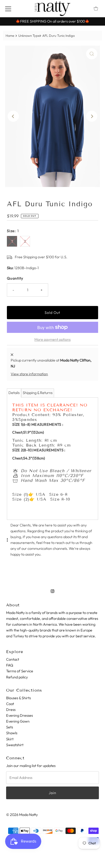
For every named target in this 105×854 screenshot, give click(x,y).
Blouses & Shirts (18, 698)
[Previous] (13, 116)
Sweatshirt (14, 745)
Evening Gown (18, 721)
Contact (12, 659)
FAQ (9, 665)
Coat (10, 704)
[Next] (91, 116)
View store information (29, 374)
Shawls (11, 733)
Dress (11, 709)
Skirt (10, 739)
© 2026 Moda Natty (22, 814)
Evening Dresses (19, 715)
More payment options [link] (52, 339)
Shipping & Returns (37, 392)
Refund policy (17, 677)
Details (14, 392)
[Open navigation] (8, 8)
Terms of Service (19, 671)
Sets (9, 727)
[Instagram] (52, 591)
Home (10, 35)
